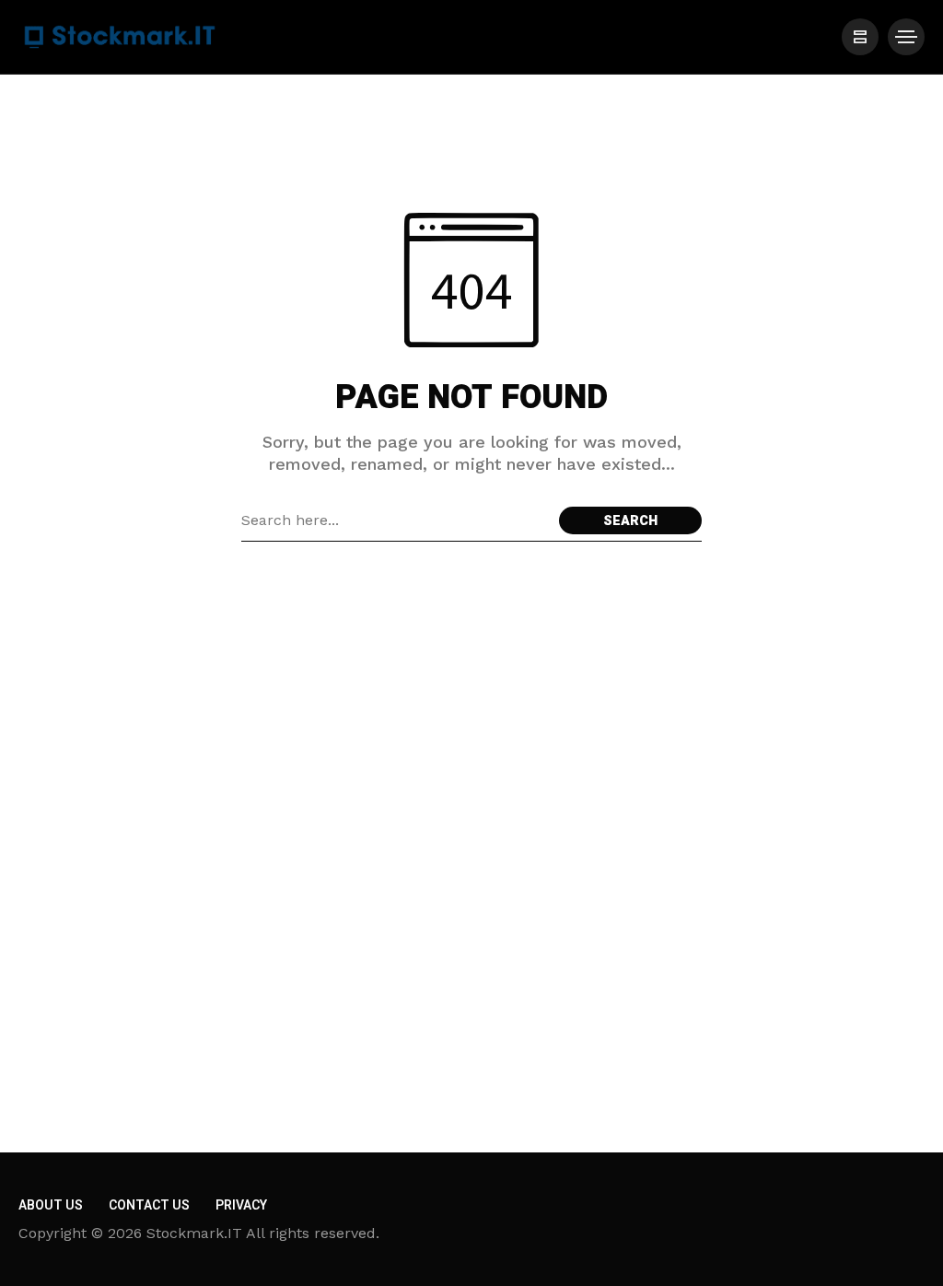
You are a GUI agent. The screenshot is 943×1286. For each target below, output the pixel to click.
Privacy (241, 1205)
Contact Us (149, 1205)
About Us (50, 1205)
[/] (860, 36)
